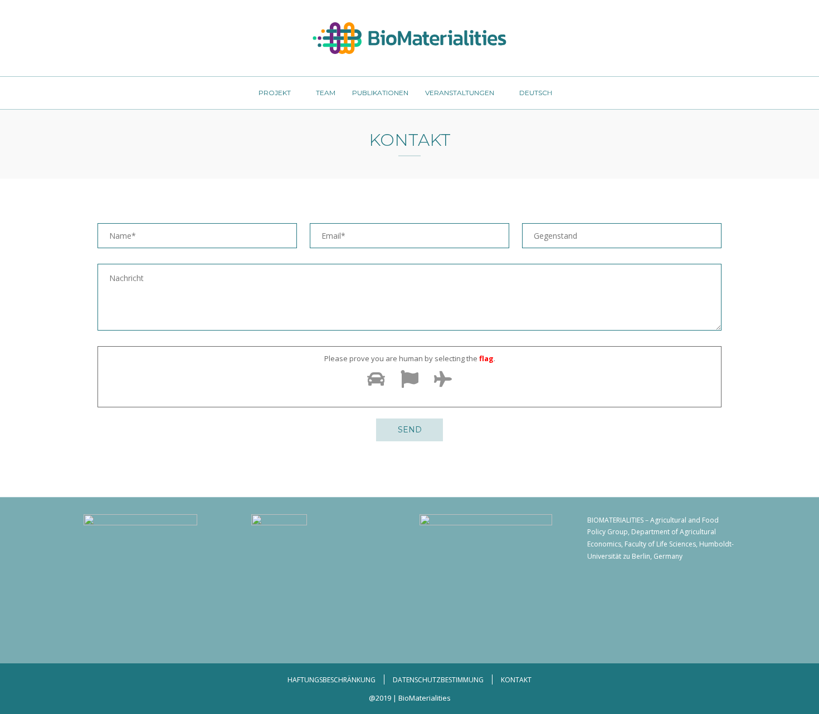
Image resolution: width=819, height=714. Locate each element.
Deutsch (535, 92)
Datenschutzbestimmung (438, 680)
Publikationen (380, 92)
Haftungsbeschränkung (331, 680)
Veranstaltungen (459, 92)
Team (325, 92)
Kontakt (516, 680)
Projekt (275, 92)
